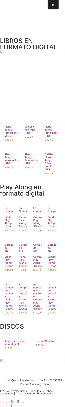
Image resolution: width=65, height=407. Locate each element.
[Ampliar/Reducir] (2, 401)
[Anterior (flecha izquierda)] (2, 405)
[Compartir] (15, 401)
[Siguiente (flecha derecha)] (9, 405)
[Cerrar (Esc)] (21, 401)
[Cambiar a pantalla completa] (9, 401)
